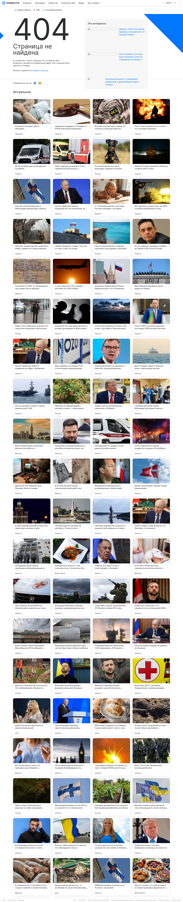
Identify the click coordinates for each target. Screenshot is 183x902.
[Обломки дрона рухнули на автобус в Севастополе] (71, 517)
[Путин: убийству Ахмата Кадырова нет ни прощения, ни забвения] (71, 197)
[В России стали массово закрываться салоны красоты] (151, 557)
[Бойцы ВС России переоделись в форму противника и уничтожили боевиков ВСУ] (71, 317)
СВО (38, 10)
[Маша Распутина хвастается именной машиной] (31, 717)
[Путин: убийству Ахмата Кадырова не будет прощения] (31, 357)
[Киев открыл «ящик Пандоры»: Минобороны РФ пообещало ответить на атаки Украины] (31, 637)
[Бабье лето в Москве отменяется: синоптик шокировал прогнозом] (31, 317)
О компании (12, 900)
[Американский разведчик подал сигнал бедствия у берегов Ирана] (71, 637)
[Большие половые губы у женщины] (31, 117)
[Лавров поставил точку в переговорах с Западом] (111, 557)
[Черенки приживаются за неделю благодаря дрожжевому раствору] (111, 797)
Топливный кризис (53, 10)
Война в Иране (24, 10)
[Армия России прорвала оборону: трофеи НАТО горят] (151, 157)
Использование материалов (146, 900)
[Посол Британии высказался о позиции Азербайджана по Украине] (71, 757)
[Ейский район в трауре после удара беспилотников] (111, 437)
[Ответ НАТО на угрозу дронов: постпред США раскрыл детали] (151, 317)
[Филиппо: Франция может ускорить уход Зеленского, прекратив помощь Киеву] (111, 677)
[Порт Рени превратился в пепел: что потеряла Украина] (151, 117)
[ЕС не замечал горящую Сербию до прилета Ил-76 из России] (151, 237)
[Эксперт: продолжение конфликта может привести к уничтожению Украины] (31, 237)
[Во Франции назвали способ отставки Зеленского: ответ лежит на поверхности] (31, 837)
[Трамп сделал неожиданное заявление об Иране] (111, 397)
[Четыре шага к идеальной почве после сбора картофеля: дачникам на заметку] (151, 717)
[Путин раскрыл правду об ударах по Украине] (151, 637)
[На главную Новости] (12, 3)
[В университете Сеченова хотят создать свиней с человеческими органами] (31, 877)
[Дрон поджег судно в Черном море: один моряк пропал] (151, 357)
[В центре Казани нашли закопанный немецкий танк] (71, 477)
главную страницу (40, 70)
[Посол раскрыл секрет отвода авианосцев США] (31, 397)
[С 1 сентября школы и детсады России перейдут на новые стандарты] (111, 197)
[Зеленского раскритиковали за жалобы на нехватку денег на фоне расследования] (71, 437)
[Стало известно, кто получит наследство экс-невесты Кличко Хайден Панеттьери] (111, 837)
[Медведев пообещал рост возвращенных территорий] (111, 477)
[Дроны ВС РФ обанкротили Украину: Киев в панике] (31, 477)
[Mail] (3, 3)
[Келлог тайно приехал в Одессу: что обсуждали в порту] (71, 837)
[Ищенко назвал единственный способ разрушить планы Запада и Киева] (151, 797)
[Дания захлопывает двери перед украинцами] (151, 477)
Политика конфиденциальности (122, 900)
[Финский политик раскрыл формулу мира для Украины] (71, 677)
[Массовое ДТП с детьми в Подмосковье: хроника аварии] (151, 677)
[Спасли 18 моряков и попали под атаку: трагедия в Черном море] (111, 317)
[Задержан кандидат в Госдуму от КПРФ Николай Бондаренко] (71, 117)
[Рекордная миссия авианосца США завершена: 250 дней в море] (111, 637)
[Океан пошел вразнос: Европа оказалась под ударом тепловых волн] (111, 237)
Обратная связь (164, 900)
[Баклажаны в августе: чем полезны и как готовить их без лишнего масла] (71, 557)
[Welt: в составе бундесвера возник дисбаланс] (151, 757)
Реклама (21, 900)
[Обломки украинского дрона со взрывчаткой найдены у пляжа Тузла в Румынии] (111, 517)
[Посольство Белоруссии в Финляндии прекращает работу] (31, 197)
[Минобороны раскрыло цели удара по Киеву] (151, 277)
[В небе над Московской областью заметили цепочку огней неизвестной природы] (31, 517)
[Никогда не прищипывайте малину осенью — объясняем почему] (71, 397)
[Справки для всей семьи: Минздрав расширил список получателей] (151, 397)
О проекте (82, 900)
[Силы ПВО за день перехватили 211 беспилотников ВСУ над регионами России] (111, 597)
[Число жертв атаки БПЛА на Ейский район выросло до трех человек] (31, 597)
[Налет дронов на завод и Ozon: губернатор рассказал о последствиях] (71, 157)
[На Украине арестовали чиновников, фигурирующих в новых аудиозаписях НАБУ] (31, 557)
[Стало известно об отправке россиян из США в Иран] (71, 277)
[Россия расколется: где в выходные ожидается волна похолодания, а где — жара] (111, 157)
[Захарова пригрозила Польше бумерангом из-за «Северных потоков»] (111, 277)
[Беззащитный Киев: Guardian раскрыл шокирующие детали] (71, 597)
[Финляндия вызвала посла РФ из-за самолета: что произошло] (71, 797)
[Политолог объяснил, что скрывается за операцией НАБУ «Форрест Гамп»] (151, 597)
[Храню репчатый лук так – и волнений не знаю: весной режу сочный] (71, 877)
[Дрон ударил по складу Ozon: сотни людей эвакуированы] (71, 357)
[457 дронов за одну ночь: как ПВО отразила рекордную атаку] (151, 197)
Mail (3, 900)
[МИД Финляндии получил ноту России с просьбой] (111, 877)
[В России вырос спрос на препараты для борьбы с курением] (31, 757)
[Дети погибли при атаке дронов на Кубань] (31, 157)
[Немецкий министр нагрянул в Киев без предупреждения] (111, 357)
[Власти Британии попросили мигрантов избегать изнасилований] (31, 437)
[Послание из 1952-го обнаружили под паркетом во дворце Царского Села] (31, 277)
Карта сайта (176, 900)
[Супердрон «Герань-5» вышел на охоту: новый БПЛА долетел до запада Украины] (111, 757)
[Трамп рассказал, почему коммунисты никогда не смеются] (151, 837)
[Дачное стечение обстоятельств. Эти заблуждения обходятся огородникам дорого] (31, 677)
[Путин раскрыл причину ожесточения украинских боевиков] (71, 717)
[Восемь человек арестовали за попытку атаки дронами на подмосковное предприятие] (111, 117)
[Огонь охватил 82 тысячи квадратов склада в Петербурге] (151, 437)
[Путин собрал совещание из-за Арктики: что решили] (151, 517)
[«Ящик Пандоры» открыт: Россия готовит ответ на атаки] (71, 237)
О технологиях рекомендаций (98, 900)
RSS (74, 900)
